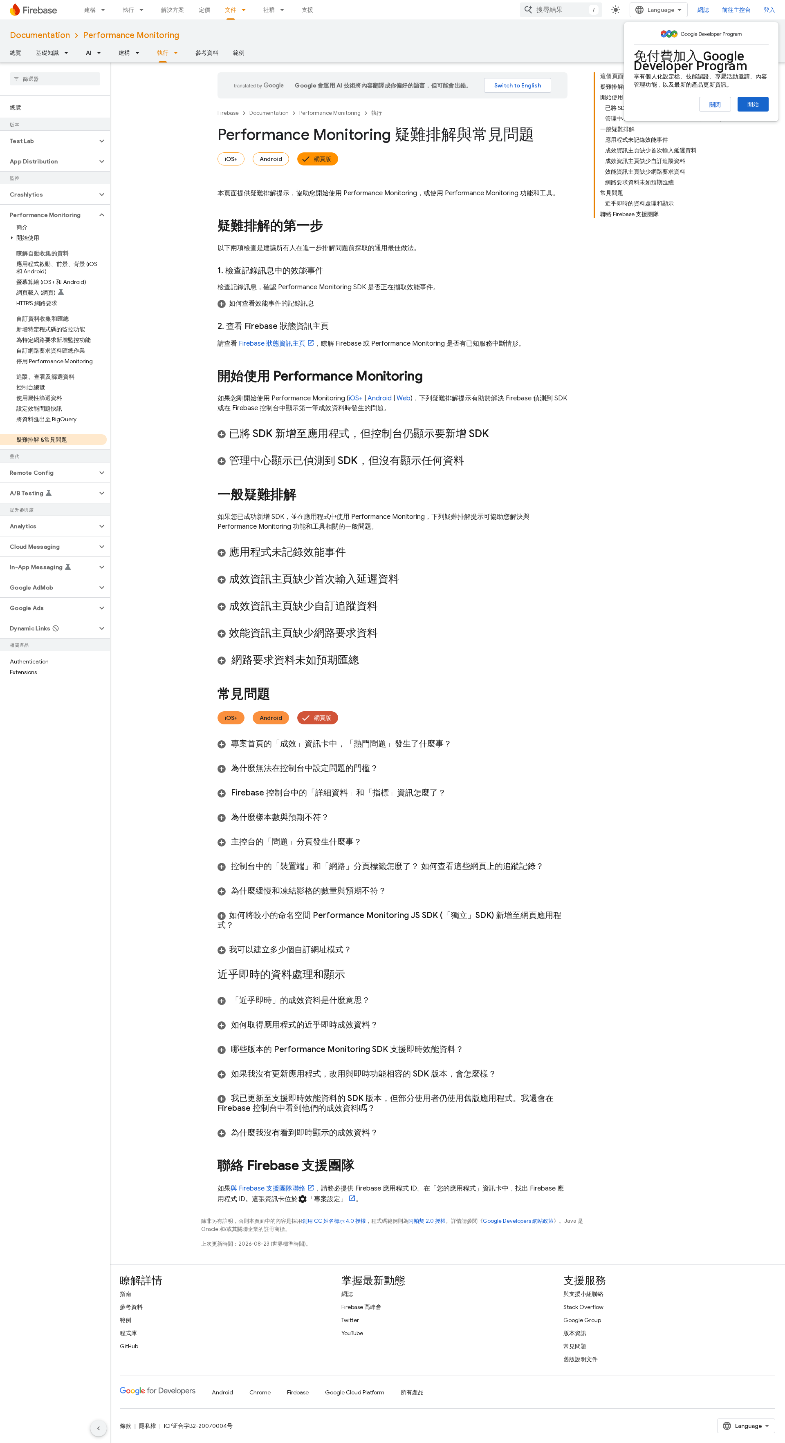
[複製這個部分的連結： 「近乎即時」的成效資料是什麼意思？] (378, 1000)
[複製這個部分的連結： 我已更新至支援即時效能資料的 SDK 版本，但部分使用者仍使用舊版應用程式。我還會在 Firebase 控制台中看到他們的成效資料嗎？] (383, 1108)
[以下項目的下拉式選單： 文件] (246, 10)
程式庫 (128, 1333)
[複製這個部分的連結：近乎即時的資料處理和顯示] (353, 975)
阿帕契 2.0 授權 (427, 1220)
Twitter (350, 1320)
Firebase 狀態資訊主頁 (272, 344)
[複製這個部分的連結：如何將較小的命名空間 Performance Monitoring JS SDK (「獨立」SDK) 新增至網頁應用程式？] (242, 925)
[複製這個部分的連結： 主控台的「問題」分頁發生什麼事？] (370, 842)
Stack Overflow (583, 1307)
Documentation (40, 35)
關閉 (715, 104)
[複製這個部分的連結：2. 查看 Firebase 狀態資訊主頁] (337, 326)
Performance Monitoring (131, 35)
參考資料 (206, 52)
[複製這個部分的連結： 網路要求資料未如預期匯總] (369, 661)
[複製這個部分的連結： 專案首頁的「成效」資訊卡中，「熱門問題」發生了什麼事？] (460, 744)
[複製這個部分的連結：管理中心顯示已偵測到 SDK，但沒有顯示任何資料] (472, 461)
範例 (238, 52)
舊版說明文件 (580, 1359)
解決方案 (172, 9)
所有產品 (412, 1392)
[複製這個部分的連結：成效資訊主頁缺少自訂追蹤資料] (386, 607)
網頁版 (322, 159)
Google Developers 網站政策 (518, 1220)
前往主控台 (736, 9)
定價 (204, 9)
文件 (230, 9)
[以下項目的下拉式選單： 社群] (284, 10)
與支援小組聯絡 (583, 1294)
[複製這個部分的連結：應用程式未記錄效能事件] (354, 553)
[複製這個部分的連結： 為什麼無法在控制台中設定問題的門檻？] (386, 768)
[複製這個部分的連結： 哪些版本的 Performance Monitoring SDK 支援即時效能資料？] (472, 1049)
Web (403, 398)
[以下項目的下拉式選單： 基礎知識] (68, 53)
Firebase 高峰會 (361, 1307)
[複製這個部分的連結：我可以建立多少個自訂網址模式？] (360, 950)
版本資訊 (574, 1333)
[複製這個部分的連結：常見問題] (278, 695)
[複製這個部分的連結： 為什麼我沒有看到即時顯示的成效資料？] (388, 1133)
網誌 (703, 9)
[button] (48, 141)
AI (89, 52)
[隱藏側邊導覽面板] (98, 1428)
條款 (125, 1426)
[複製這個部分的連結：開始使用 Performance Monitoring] (431, 377)
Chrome (260, 1392)
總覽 (15, 52)
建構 (90, 9)
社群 (269, 9)
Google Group (582, 1320)
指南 (125, 1294)
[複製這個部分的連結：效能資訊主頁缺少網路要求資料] (386, 634)
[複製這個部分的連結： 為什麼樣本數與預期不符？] (339, 817)
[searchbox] (55, 78)
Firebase (228, 112)
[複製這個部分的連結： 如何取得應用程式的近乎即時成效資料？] (386, 1025)
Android (271, 159)
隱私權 (147, 1426)
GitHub (129, 1346)
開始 (753, 104)
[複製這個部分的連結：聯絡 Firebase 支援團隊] (362, 1166)
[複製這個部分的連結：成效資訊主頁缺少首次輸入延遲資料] (407, 580)
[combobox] (561, 9)
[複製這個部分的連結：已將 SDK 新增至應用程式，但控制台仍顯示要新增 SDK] (497, 434)
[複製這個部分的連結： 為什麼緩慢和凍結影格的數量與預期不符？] (394, 891)
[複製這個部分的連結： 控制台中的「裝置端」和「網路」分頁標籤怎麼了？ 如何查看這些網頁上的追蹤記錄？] (552, 866)
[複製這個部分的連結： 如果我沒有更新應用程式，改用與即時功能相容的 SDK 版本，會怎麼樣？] (506, 1074)
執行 (128, 9)
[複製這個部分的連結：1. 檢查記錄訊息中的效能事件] (331, 271)
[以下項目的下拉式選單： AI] (101, 53)
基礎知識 (47, 52)
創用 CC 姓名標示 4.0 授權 (334, 1220)
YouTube (352, 1333)
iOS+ (231, 159)
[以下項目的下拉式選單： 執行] (144, 10)
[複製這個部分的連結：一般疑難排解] (305, 495)
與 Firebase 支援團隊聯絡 (268, 1188)
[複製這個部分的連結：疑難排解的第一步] (331, 227)
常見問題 (574, 1346)
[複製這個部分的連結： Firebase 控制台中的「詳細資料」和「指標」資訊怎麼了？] (456, 793)
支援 (307, 9)
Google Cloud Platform (354, 1392)
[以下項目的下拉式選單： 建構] (105, 10)
